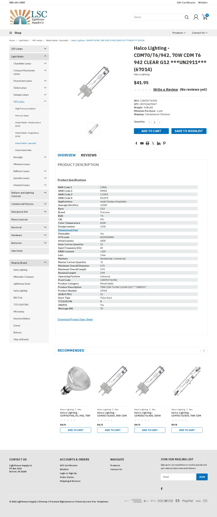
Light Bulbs (24, 40)
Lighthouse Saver (22, 283)
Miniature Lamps (22, 164)
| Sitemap (42, 501)
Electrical (16, 227)
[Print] (147, 143)
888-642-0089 (17, 2)
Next (204, 351)
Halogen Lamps (21, 94)
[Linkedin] (158, 143)
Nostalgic (18, 157)
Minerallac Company (24, 276)
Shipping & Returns (70, 481)
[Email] (142, 143)
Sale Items (17, 250)
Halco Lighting (20, 269)
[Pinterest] (164, 143)
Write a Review (165, 89)
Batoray (18, 332)
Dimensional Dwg (68, 230)
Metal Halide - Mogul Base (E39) (27, 135)
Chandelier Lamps (22, 63)
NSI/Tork (18, 297)
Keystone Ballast (22, 318)
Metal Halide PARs (23, 150)
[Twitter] (153, 143)
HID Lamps (37, 40)
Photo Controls (19, 219)
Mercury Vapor (22, 115)
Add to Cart (75, 430)
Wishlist (203, 2)
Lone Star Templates (97, 501)
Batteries (16, 243)
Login (62, 473)
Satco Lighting (20, 290)
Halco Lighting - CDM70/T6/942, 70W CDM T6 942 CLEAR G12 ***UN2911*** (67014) (107, 40)
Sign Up (73, 473)
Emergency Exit (19, 211)
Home (12, 40)
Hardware (16, 235)
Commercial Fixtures (22, 204)
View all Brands (21, 339)
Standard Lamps (22, 185)
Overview (67, 155)
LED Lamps (17, 48)
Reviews (89, 155)
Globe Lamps (20, 87)
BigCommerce (67, 501)
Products (178, 32)
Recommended (71, 350)
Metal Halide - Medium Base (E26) (28, 124)
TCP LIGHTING (21, 304)
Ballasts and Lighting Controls (22, 194)
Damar (17, 325)
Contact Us (198, 32)
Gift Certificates (186, 2)
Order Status (67, 477)
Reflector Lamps (21, 171)
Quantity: (139, 121)
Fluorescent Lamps (23, 80)
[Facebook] (136, 143)
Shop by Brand (19, 262)
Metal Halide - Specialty (57, 40)
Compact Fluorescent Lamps (24, 72)
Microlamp (19, 311)
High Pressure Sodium (25, 108)
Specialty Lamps (21, 178)
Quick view (75, 381)
